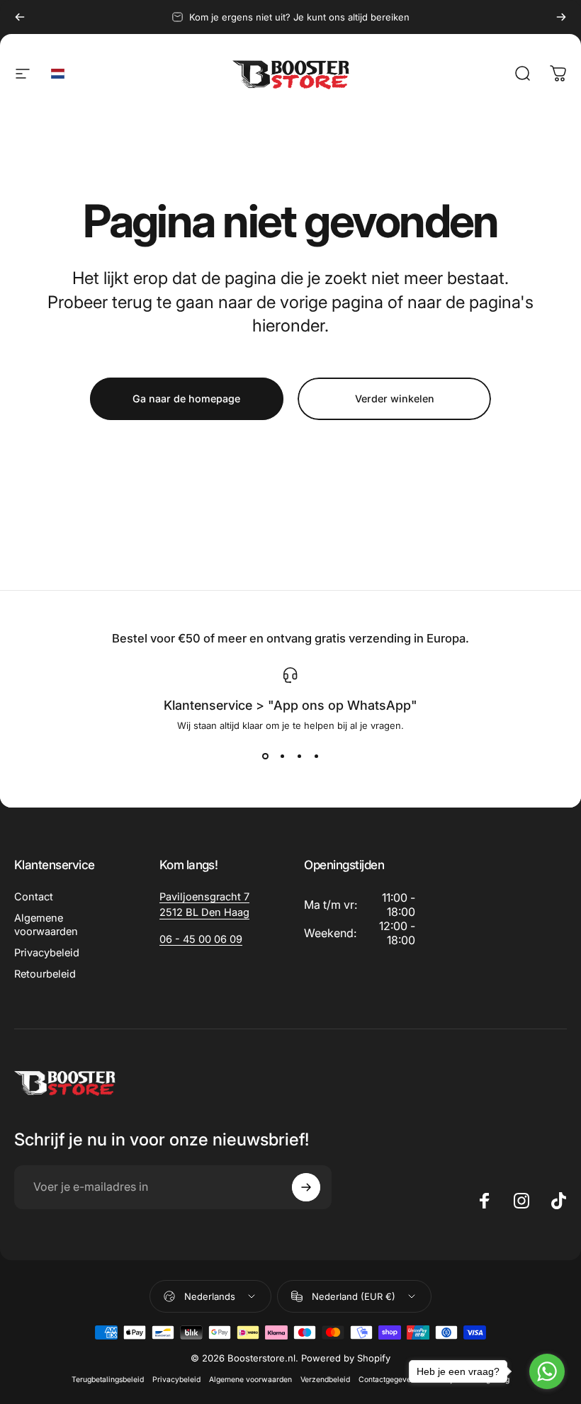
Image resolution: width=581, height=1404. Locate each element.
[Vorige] (19, 17)
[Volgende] (561, 17)
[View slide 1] (264, 756)
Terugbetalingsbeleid (108, 1379)
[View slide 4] (316, 756)
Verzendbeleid (325, 1379)
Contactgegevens (389, 1379)
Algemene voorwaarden (46, 924)
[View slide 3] (299, 756)
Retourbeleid (45, 974)
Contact (33, 896)
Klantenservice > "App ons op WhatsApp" (290, 705)
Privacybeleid (46, 952)
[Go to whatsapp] (547, 1371)
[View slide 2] (281, 756)
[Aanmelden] (306, 1187)
